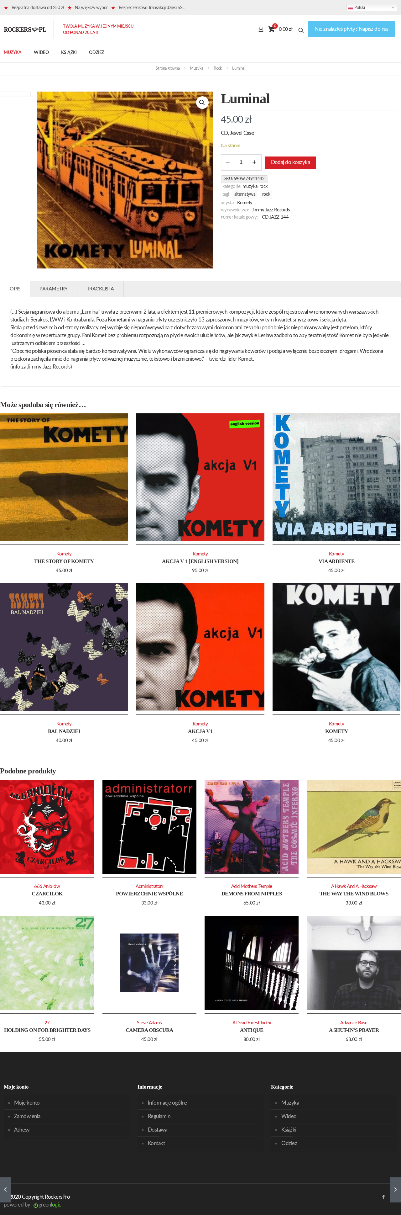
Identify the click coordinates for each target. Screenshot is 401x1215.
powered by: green (32, 1204)
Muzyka (196, 68)
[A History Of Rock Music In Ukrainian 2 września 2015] (395, 1189)
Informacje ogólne (167, 1103)
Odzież (289, 1143)
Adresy (22, 1130)
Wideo (288, 1116)
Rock (218, 68)
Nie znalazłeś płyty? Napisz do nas (351, 29)
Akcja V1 (200, 731)
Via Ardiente (337, 561)
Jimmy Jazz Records (271, 210)
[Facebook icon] (383, 1197)
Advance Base (353, 1023)
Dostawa (157, 1130)
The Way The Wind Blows (354, 894)
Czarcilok (47, 894)
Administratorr (149, 886)
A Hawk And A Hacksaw (354, 886)
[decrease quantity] (227, 162)
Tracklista (100, 288)
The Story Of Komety (64, 561)
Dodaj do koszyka (290, 162)
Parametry (53, 288)
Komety (244, 202)
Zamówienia (27, 1116)
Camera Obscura (149, 1030)
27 (47, 1023)
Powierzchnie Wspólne (149, 894)
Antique (251, 1030)
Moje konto (27, 1103)
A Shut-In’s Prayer (354, 1030)
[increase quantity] (254, 162)
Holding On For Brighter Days (47, 1030)
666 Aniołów (47, 886)
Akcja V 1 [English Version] (200, 561)
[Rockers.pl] (25, 29)
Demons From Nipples (251, 894)
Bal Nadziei (64, 731)
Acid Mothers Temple (251, 886)
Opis (15, 288)
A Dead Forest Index (251, 1023)
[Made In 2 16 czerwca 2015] (5, 1189)
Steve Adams (149, 1023)
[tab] (15, 289)
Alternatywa (244, 194)
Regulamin (159, 1116)
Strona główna (168, 68)
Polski (359, 7)
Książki (288, 1130)
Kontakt (156, 1143)
